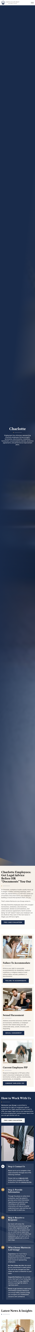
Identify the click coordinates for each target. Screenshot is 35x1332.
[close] (32, 3)
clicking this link (26, 1182)
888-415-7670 (23, 1178)
